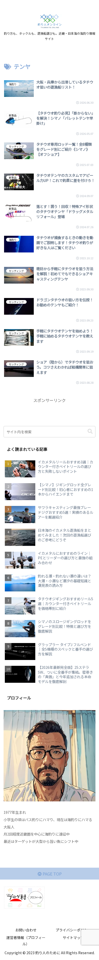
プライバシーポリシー (73, 929)
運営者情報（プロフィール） (25, 940)
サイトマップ (73, 937)
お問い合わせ (26, 929)
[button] (90, 431)
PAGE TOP (52, 874)
